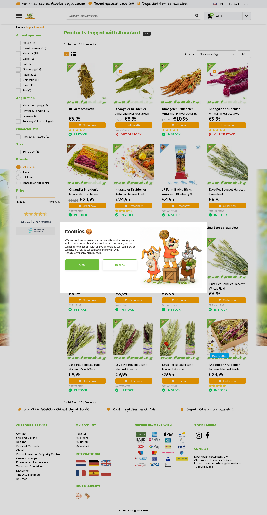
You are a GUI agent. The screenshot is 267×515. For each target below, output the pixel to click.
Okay (82, 264)
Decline (120, 264)
